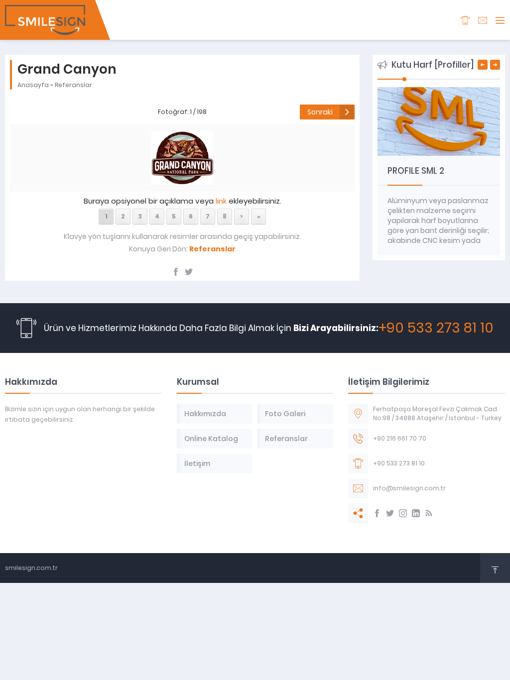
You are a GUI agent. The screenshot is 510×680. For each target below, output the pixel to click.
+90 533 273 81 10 (436, 328)
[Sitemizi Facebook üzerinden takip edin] (377, 513)
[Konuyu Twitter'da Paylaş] (189, 272)
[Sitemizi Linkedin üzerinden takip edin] (416, 513)
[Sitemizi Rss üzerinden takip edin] (429, 513)
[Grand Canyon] (182, 179)
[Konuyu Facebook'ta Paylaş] (176, 272)
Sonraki (320, 112)
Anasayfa (33, 85)
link (221, 201)
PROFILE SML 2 (415, 171)
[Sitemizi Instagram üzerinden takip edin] (403, 513)
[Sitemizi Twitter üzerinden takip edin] (390, 513)
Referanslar (73, 85)
